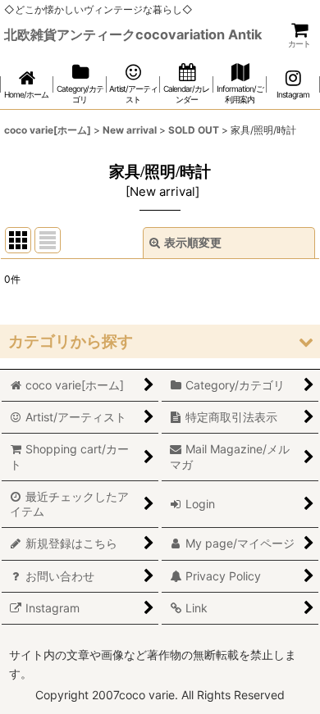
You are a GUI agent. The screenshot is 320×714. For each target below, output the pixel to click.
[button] (160, 341)
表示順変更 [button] (193, 242)
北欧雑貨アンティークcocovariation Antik (133, 34)
